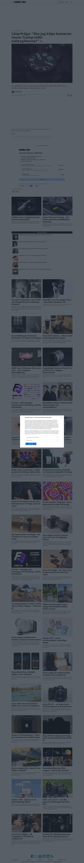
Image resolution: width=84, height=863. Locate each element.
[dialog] (42, 431)
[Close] (62, 418)
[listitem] (42, 437)
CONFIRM (31, 443)
